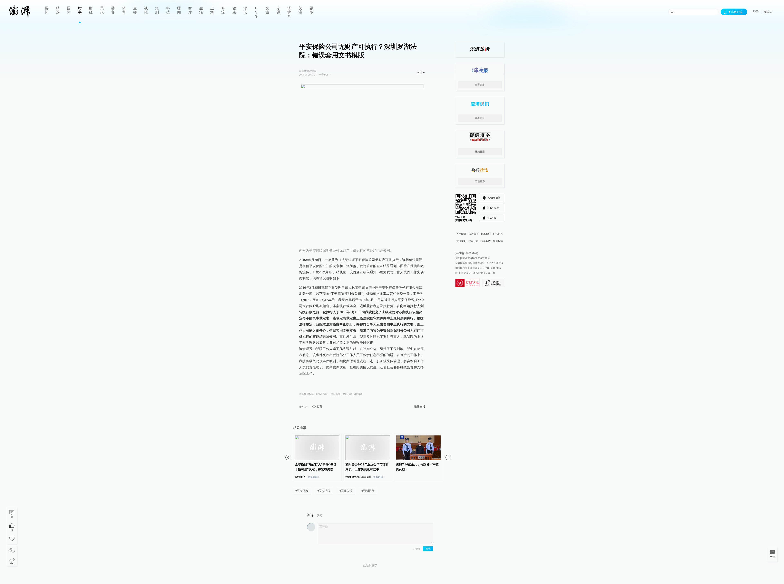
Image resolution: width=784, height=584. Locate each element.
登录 (756, 11)
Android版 (494, 197)
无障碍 (768, 11)
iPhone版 (494, 208)
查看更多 (480, 84)
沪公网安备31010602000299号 (472, 258)
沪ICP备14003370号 (466, 253)
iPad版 (492, 218)
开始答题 (480, 151)
